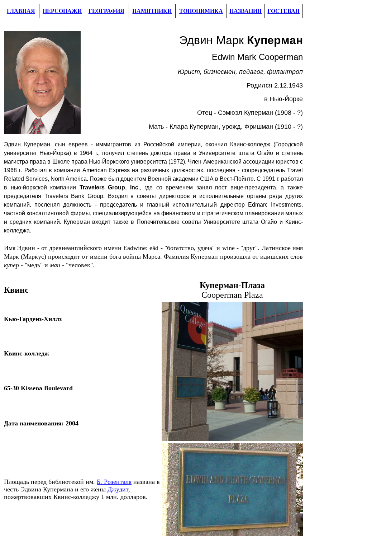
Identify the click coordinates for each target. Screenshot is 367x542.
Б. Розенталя (114, 481)
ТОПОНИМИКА (201, 11)
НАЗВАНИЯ (245, 11)
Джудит (118, 489)
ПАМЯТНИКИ (152, 11)
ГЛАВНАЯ (21, 11)
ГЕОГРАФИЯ (106, 11)
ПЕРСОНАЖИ (62, 11)
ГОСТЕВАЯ (283, 11)
